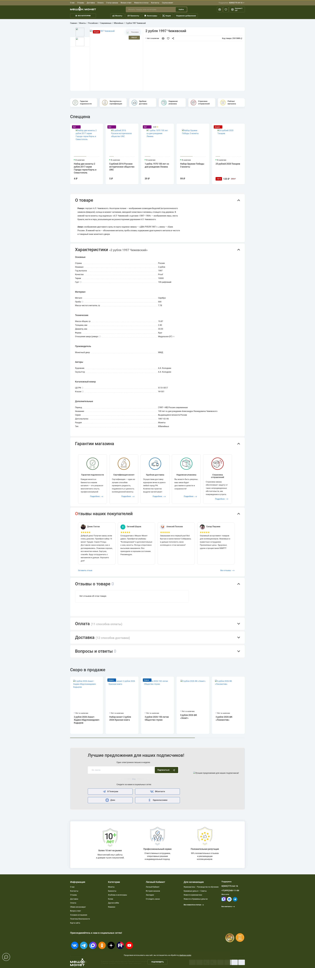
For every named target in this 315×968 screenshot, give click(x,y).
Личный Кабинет (152, 887)
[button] (157, 200)
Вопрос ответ (126, 3)
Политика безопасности (80, 919)
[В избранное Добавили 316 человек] (169, 38)
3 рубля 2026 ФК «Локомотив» (224, 718)
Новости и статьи (141, 3)
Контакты (155, 3)
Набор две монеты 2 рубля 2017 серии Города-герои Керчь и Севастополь (85, 168)
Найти (181, 9)
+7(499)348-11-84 (230, 890)
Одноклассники (160, 800)
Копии (110, 899)
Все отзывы (225, 570)
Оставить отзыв (85, 570)
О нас (72, 3)
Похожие (135, 32)
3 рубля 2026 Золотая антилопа (262, 718)
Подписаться (163, 770)
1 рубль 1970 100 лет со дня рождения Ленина (157, 165)
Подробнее (95, 496)
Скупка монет (167, 3)
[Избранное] (225, 9)
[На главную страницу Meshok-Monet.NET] (83, 9)
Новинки (111, 907)
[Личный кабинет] (219, 9)
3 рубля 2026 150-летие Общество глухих (157, 718)
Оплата (100, 3)
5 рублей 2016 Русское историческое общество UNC (121, 166)
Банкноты (134, 16)
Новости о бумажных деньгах (196, 899)
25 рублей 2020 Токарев (228, 163)
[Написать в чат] (6, 957)
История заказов (153, 891)
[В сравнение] (164, 38)
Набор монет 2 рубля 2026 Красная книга (120, 718)
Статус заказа (112, 3)
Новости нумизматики (193, 895)
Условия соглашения (78, 915)
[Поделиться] (173, 38)
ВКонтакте (160, 791)
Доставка (91, 3)
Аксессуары (152, 16)
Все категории (84, 16)
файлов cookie (185, 955)
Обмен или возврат (78, 907)
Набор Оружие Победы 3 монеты (192, 165)
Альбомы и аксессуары (117, 895)
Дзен (112, 800)
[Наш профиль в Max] (223, 901)
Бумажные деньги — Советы (195, 891)
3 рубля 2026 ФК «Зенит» (188, 716)
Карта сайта (75, 923)
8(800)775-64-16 (230, 3)
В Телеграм (112, 791)
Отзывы (80, 3)
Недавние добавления (186, 16)
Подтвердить (157, 962)
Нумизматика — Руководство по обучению (201, 887)
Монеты (118, 16)
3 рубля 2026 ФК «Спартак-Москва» (296, 718)
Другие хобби (113, 903)
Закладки (150, 895)
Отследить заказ (153, 899)
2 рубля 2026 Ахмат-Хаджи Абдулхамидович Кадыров (86, 720)
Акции (168, 16)
